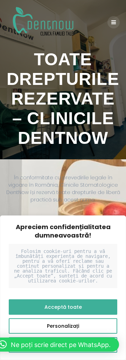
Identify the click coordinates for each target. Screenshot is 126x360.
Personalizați (63, 325)
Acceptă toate (63, 307)
